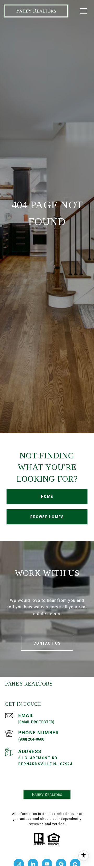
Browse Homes (47, 517)
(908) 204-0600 (31, 739)
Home (47, 496)
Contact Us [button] (47, 643)
